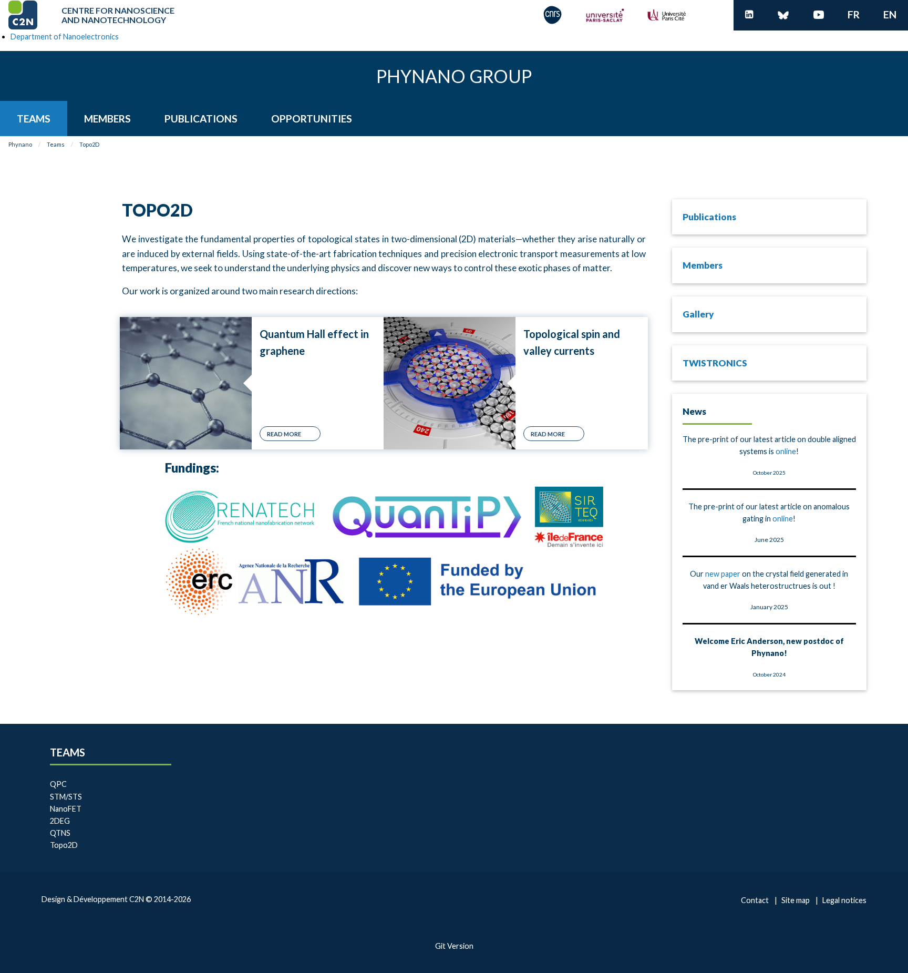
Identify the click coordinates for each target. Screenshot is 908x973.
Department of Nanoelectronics (65, 36)
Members (703, 265)
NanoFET (65, 808)
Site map (795, 900)
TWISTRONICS (715, 362)
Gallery (698, 314)
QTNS (60, 832)
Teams (56, 144)
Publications (709, 216)
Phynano (20, 144)
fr (854, 14)
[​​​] (749, 15)
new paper (722, 573)
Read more (284, 434)
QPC (58, 784)
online (786, 451)
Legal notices (844, 900)
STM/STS (66, 796)
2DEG (60, 820)
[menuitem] (33, 118)
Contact (755, 900)
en (889, 14)
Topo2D (89, 144)
